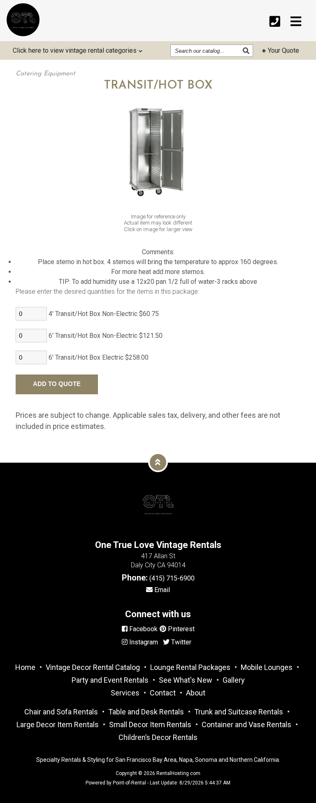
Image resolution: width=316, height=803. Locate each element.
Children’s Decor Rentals (158, 737)
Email (161, 590)
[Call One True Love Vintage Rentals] (274, 22)
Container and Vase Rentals (246, 724)
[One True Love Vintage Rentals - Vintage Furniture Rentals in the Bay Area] (23, 19)
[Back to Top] (158, 462)
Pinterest (180, 629)
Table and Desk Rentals (146, 711)
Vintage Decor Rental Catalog (93, 667)
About (195, 692)
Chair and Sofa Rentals (61, 711)
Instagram (143, 642)
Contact (163, 692)
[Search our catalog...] (247, 50)
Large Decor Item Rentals (57, 724)
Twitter (180, 642)
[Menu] (295, 22)
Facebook (143, 629)
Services (125, 692)
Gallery (234, 680)
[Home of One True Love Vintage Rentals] (158, 530)
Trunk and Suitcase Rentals (238, 711)
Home (25, 667)
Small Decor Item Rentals (150, 724)
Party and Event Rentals (110, 680)
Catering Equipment (45, 73)
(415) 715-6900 (172, 578)
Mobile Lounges (267, 667)
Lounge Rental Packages (190, 667)
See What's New (185, 680)
